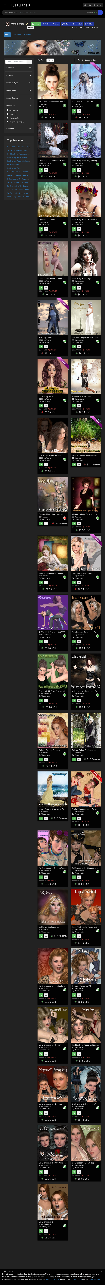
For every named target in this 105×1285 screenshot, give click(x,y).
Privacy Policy (94, 1279)
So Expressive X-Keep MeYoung (20, 193)
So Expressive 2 (13, 165)
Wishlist (89, 24)
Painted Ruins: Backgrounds (84, 750)
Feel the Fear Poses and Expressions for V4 (25, 154)
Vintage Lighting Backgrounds (84, 514)
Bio (31, 27)
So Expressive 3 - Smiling (17, 182)
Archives (27, 35)
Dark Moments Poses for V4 (84, 1104)
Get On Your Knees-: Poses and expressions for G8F (28, 190)
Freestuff (78, 24)
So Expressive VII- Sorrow (17, 186)
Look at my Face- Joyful (17, 157)
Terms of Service (52, 1279)
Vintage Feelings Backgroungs (51, 573)
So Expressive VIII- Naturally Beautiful (22, 150)
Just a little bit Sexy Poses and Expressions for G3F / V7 (62, 691)
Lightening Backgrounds (49, 927)
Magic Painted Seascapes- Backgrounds (56, 809)
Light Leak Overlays (47, 219)
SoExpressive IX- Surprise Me (19, 179)
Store (56, 24)
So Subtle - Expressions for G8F (20, 147)
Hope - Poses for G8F (81, 396)
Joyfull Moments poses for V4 (84, 809)
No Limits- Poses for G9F (82, 102)
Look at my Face (14, 168)
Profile (46, 24)
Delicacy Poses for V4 (81, 986)
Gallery (66, 24)
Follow (36, 24)
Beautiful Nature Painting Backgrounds (88, 455)
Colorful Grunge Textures (49, 750)
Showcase (16, 35)
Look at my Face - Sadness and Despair (23, 161)
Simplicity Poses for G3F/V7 (84, 573)
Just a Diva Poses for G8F (50, 455)
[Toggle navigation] (5, 5)
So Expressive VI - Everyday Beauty (54, 1104)
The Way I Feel (45, 337)
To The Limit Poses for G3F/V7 (52, 632)
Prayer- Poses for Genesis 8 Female (22, 175)
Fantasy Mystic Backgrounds (51, 514)
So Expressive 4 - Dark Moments (20, 172)
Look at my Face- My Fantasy (19, 197)
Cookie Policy (76, 1279)
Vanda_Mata (45, 106)
